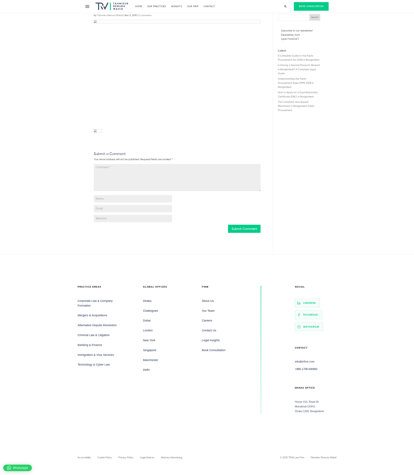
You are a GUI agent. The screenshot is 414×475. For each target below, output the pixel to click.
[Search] (285, 6)
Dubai (147, 320)
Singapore (149, 350)
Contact (209, 6)
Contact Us (209, 330)
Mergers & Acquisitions (92, 315)
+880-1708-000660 (306, 369)
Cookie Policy (104, 457)
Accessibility (84, 457)
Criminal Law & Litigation (94, 335)
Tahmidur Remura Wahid (110, 15)
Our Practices (156, 6)
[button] (17, 468)
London (148, 330)
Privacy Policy (126, 457)
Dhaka (147, 301)
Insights (176, 6)
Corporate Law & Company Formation (95, 303)
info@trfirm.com (304, 361)
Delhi (146, 369)
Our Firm (192, 6)
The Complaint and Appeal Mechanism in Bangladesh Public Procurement (296, 106)
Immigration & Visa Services (96, 354)
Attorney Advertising (171, 457)
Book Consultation (311, 6)
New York (149, 340)
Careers (207, 320)
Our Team (208, 310)
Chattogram (150, 310)
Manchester (150, 360)
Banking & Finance (90, 345)
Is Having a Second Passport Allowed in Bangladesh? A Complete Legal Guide (299, 69)
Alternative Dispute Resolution (97, 325)
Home (138, 6)
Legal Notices (147, 457)
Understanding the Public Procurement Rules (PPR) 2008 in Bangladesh (296, 83)
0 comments (144, 15)
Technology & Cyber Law (94, 364)
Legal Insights (211, 340)
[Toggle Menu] (87, 6)
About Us (208, 301)
